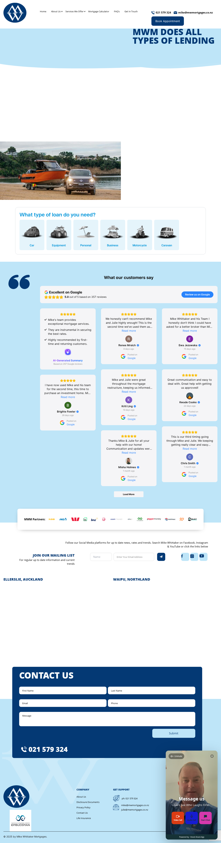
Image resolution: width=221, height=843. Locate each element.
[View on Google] (128, 338)
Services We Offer (74, 11)
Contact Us (82, 812)
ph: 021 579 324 (129, 798)
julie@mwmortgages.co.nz (134, 809)
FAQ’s (117, 11)
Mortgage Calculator (98, 11)
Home (43, 11)
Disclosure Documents (87, 802)
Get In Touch (131, 11)
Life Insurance (83, 818)
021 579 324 (48, 749)
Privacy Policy (83, 807)
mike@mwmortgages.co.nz (135, 805)
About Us (56, 11)
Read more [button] (129, 330)
